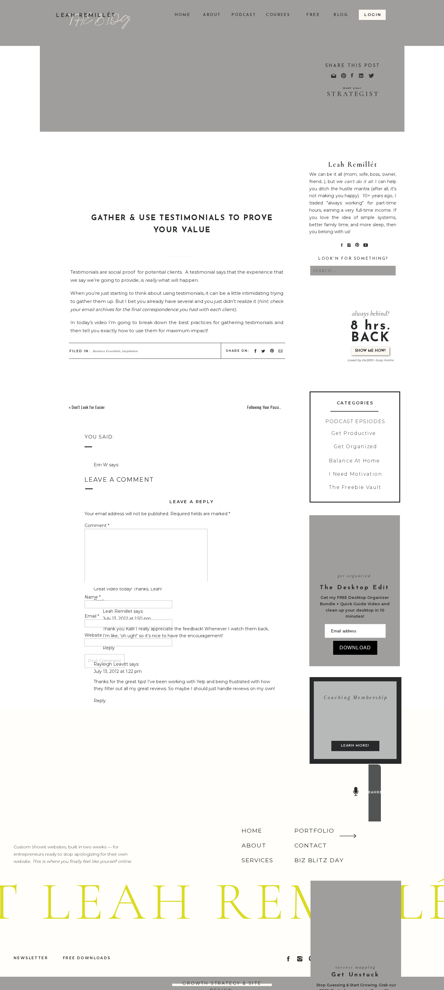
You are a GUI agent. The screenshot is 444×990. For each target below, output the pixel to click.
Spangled (157, 356)
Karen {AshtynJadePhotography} (128, 977)
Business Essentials (107, 351)
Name (93, 597)
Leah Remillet (117, 818)
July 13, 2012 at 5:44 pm (127, 825)
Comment (97, 525)
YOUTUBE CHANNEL (250, 343)
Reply (100, 494)
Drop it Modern (125, 356)
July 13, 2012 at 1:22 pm (118, 671)
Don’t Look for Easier (88, 407)
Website (93, 635)
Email (92, 616)
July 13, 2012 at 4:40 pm (118, 870)
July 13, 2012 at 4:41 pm (118, 984)
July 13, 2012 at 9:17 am (118, 472)
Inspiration (130, 351)
